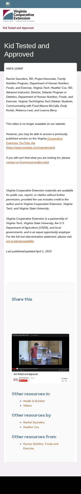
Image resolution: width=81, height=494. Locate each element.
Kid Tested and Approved (18, 27)
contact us (12, 162)
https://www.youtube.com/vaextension (30, 147)
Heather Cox (31, 427)
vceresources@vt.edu (34, 162)
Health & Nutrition (34, 401)
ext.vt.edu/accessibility (20, 241)
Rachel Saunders (34, 422)
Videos (27, 405)
